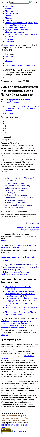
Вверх (4, 427)
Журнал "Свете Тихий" (15, 25)
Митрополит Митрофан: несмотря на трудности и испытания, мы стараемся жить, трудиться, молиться (21, 301)
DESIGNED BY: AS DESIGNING (14, 425)
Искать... (5, 2)
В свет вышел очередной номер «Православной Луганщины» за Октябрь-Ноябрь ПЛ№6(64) (20, 293)
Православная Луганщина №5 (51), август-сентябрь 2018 (21, 308)
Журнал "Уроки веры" (15, 27)
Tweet (4, 241)
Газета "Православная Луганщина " (21, 22)
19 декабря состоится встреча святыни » (19, 326)
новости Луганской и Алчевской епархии (18, 246)
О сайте (8, 9)
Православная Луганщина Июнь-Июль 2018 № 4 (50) (20, 313)
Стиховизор (11, 39)
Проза (8, 16)
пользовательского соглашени (22, 390)
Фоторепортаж (32, 223)
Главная (9, 6)
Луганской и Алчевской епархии (20, 65)
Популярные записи (14, 32)
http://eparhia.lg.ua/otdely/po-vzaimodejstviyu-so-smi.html (15, 273)
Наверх (4, 335)
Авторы (9, 20)
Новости (9, 11)
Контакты (10, 41)
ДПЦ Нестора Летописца (16, 29)
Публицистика (12, 13)
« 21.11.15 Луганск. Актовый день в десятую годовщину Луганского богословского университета (19, 322)
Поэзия (8, 18)
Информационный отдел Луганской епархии (15, 101)
